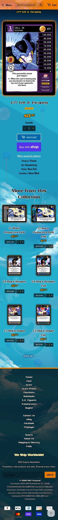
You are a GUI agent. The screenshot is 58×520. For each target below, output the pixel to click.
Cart (54, 5)
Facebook (29, 423)
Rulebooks (29, 396)
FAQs (29, 446)
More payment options (29, 156)
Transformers (29, 404)
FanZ (29, 381)
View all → (29, 355)
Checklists (29, 392)
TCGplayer (29, 427)
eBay (29, 419)
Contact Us (29, 415)
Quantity (29, 122)
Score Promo (29, 389)
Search (29, 435)
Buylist (29, 408)
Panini (29, 377)
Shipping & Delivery (29, 442)
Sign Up (50, 475)
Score (29, 385)
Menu (9, 5)
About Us (29, 439)
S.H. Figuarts (29, 400)
